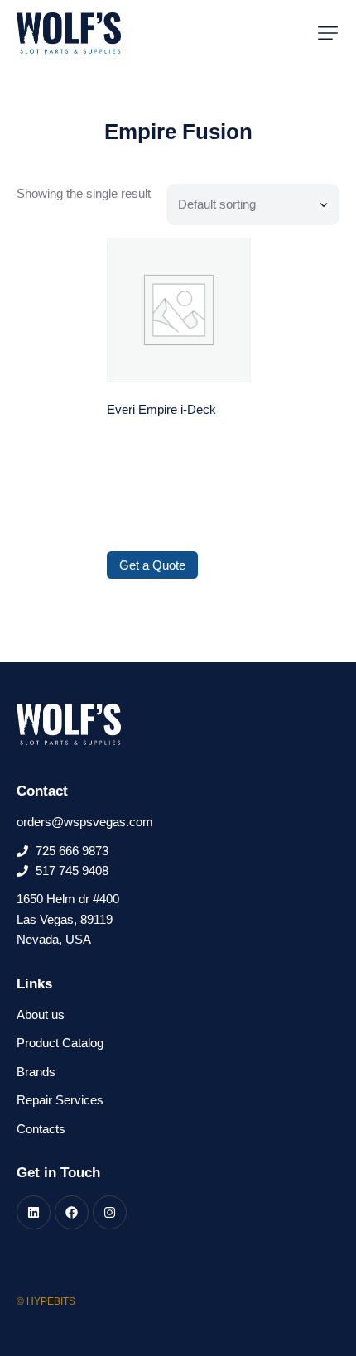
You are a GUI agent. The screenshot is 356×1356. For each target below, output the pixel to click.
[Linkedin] (34, 1212)
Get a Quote (152, 565)
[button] (327, 33)
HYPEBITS (50, 1301)
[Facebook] (72, 1212)
